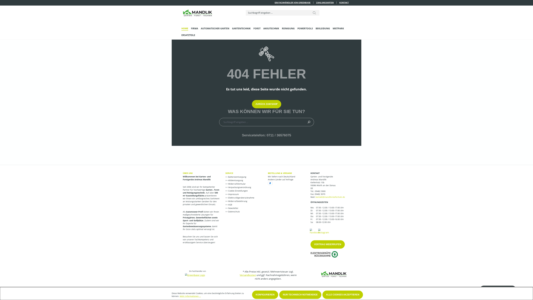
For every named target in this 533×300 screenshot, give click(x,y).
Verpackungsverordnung (239, 187)
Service (229, 173)
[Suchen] (314, 13)
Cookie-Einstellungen (238, 190)
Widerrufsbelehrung (237, 201)
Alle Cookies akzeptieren (342, 294)
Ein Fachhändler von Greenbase (293, 3)
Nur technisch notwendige (300, 294)
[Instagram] (323, 231)
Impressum (233, 194)
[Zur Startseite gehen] (197, 12)
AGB (230, 204)
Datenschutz (234, 211)
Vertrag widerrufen (327, 244)
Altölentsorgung (235, 180)
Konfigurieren (265, 294)
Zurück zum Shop (267, 104)
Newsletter (233, 208)
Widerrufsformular (237, 183)
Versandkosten (248, 275)
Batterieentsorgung (237, 177)
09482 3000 (320, 191)
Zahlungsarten (325, 3)
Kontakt (344, 3)
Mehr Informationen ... (190, 296)
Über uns (188, 173)
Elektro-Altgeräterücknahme (241, 197)
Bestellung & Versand (280, 173)
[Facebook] (315, 231)
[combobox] (278, 13)
